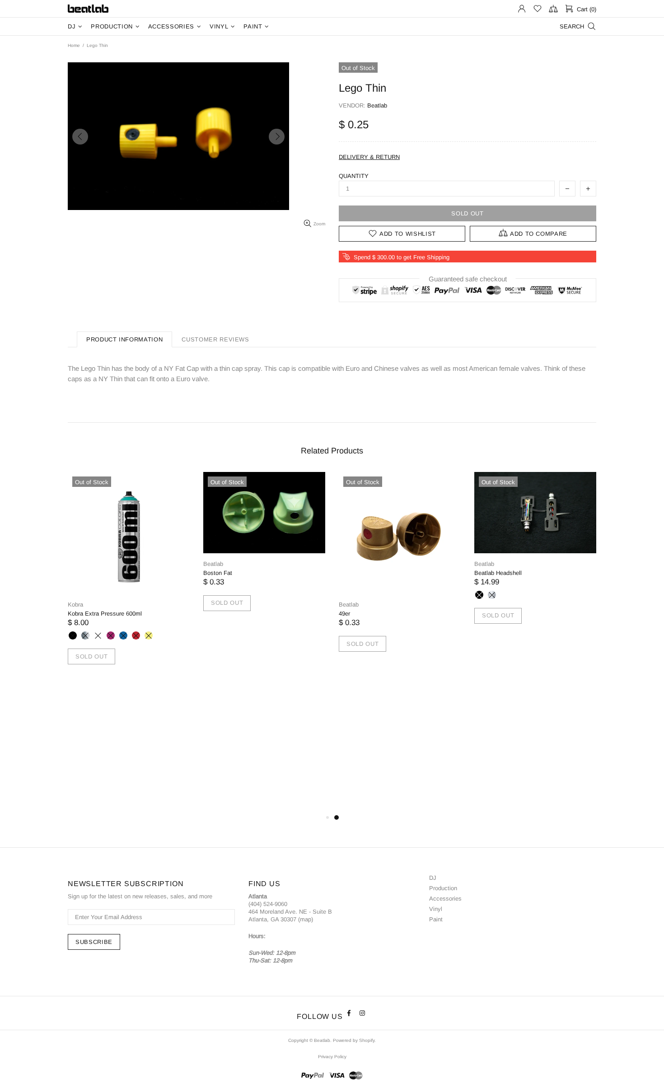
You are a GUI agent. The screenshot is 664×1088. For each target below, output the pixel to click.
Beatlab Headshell (498, 573)
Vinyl (435, 909)
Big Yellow (149, 635)
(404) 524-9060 (267, 904)
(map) (305, 919)
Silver (492, 595)
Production (443, 888)
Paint (436, 919)
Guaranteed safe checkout (468, 279)
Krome (85, 635)
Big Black (73, 635)
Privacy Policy (332, 1056)
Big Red (136, 635)
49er (344, 613)
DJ (432, 877)
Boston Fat (217, 573)
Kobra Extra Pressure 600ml (105, 613)
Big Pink (111, 635)
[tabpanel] (128, 579)
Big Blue (123, 635)
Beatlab (88, 9)
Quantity (354, 176)
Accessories (445, 898)
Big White (98, 635)
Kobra (75, 604)
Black (479, 595)
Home (74, 45)
